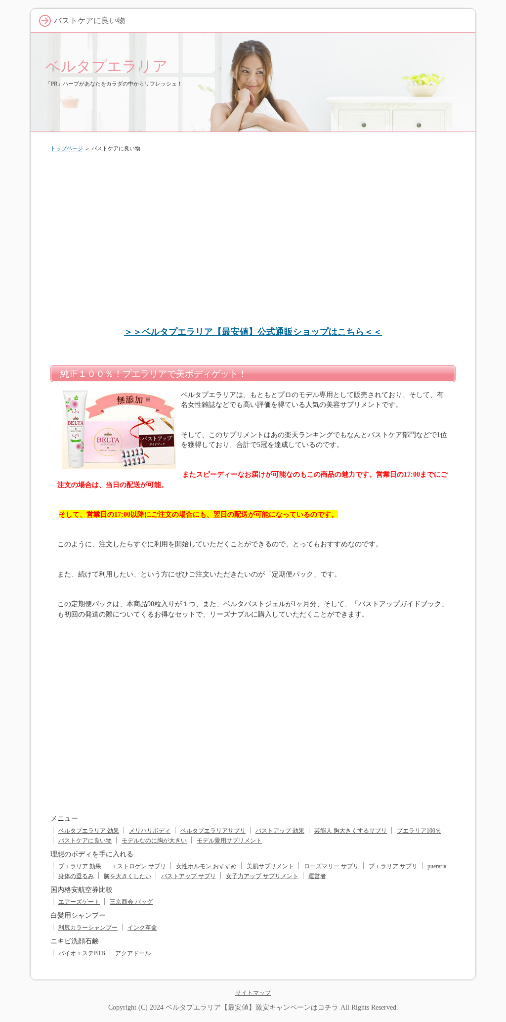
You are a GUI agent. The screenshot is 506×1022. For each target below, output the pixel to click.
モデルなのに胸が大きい (154, 840)
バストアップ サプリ (188, 876)
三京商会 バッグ (131, 901)
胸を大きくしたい (127, 876)
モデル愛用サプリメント (229, 840)
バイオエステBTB (81, 953)
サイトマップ (253, 992)
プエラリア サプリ (393, 866)
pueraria (436, 866)
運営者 (317, 876)
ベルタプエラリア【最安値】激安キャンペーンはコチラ (252, 1007)
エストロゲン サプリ (138, 866)
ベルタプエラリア (106, 66)
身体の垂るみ (76, 876)
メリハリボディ (149, 830)
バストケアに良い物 (85, 840)
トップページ (66, 148)
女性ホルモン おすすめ (206, 866)
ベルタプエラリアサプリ (213, 830)
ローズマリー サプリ (331, 866)
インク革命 (142, 927)
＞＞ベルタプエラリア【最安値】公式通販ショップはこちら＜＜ (253, 332)
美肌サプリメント (270, 866)
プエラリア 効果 (79, 866)
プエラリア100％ (419, 830)
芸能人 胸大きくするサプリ (350, 830)
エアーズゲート (79, 901)
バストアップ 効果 (279, 830)
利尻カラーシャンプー (88, 927)
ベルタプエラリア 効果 (88, 830)
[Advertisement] (253, 234)
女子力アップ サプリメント (262, 876)
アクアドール (133, 953)
